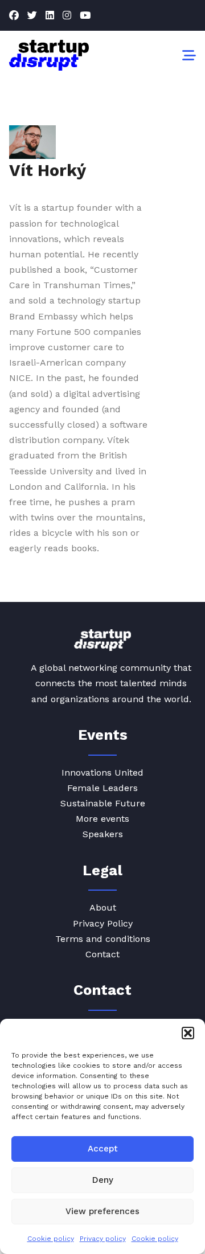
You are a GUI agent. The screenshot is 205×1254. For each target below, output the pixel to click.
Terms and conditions (102, 938)
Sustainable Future (102, 803)
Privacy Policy (103, 923)
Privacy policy (103, 1239)
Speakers (103, 834)
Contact (102, 954)
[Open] (189, 55)
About (102, 907)
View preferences (102, 1211)
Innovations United (103, 772)
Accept (103, 1149)
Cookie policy (50, 1239)
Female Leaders (102, 787)
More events (102, 818)
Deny (102, 1180)
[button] (188, 1033)
